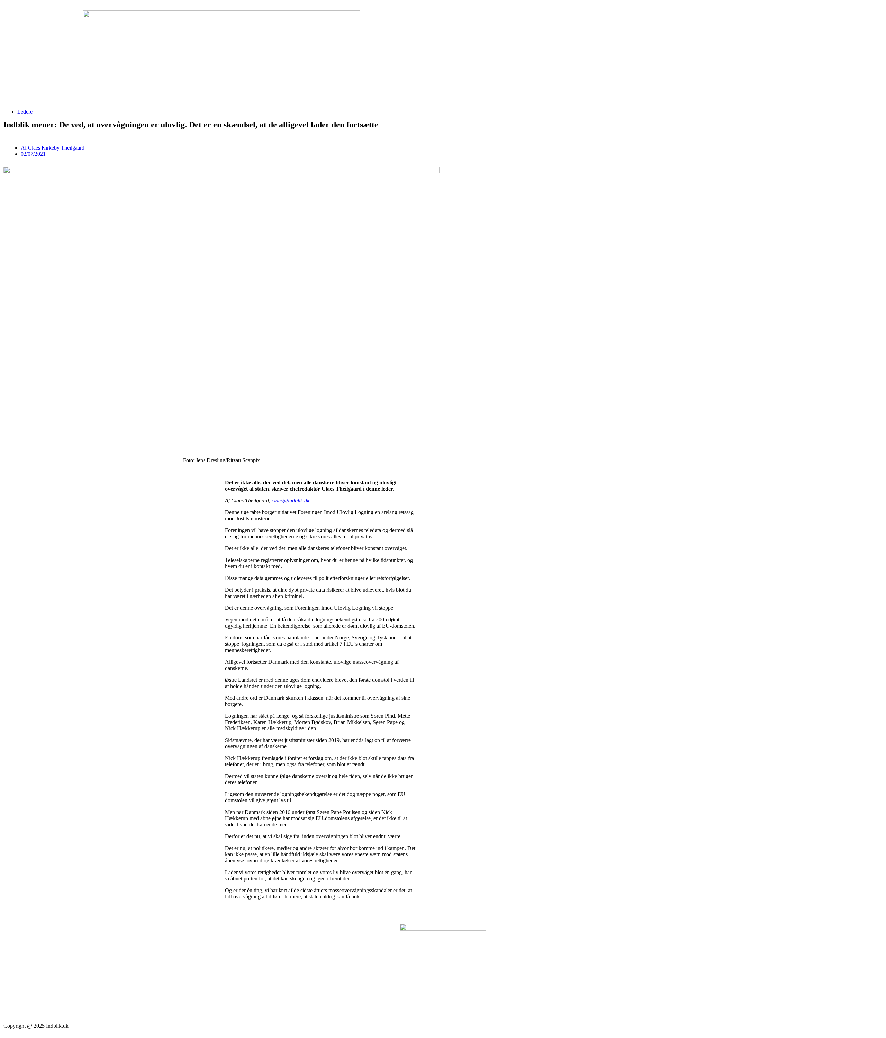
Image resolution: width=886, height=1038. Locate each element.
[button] (30, 477)
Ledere (25, 112)
